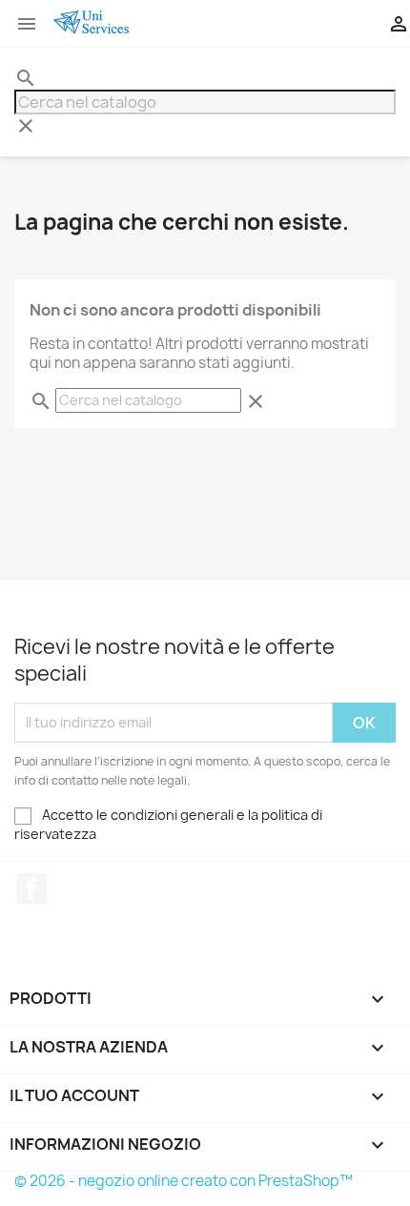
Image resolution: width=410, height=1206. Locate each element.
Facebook (31, 888)
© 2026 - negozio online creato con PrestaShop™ (183, 1181)
